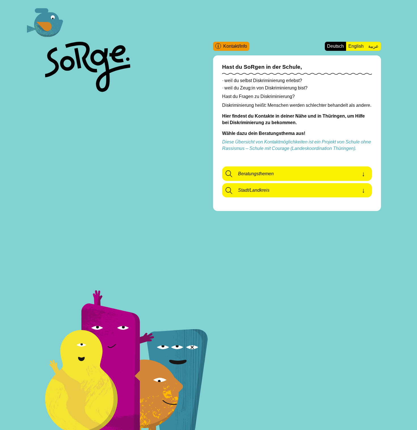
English (356, 46)
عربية (373, 46)
